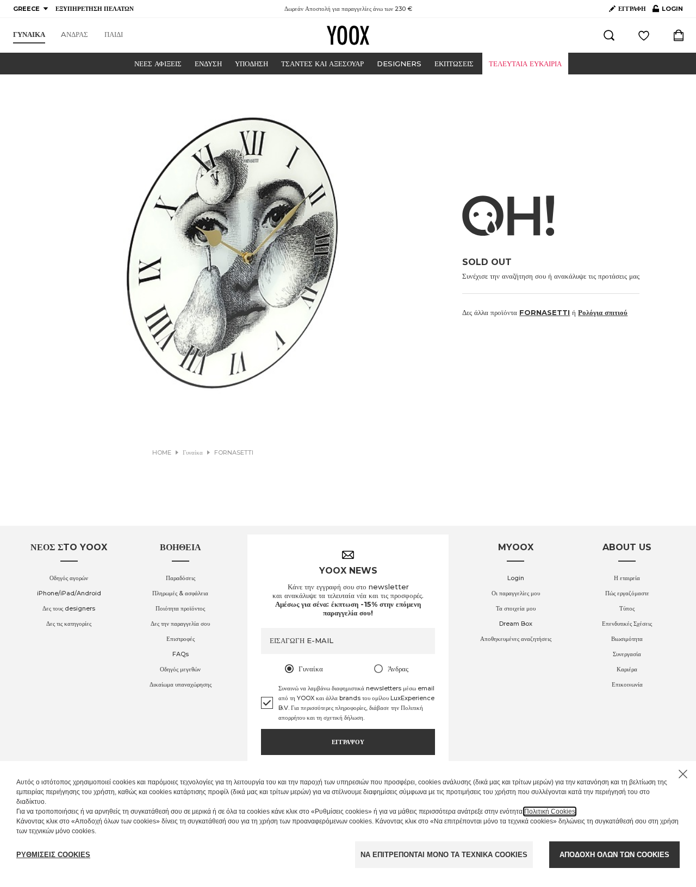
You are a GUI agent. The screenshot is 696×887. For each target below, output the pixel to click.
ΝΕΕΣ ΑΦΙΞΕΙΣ (158, 63)
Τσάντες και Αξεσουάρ (322, 63)
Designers (399, 63)
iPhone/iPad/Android (69, 593)
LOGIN (667, 11)
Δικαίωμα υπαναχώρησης (181, 684)
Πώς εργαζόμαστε (627, 593)
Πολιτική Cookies (549, 811)
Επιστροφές (180, 639)
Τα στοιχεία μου (516, 608)
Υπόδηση (251, 63)
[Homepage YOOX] (348, 35)
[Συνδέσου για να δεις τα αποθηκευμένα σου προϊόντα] (644, 35)
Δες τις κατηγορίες (68, 623)
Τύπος (627, 608)
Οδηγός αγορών (68, 578)
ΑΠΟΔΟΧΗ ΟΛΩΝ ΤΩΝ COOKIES (614, 855)
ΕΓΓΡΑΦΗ (632, 8)
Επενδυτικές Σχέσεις (627, 623)
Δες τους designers (68, 608)
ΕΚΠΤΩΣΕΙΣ (454, 63)
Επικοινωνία (627, 684)
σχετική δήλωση (343, 717)
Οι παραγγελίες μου (516, 593)
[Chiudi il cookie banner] (683, 774)
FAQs (180, 654)
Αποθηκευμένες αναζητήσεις (515, 639)
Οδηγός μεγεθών (180, 669)
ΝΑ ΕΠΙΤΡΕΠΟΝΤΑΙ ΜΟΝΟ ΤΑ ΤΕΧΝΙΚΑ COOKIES (444, 855)
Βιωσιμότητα (627, 639)
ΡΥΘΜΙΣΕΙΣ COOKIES (53, 855)
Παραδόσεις (180, 578)
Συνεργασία (627, 654)
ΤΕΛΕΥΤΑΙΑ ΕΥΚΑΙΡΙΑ (525, 63)
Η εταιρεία (627, 578)
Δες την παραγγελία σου (180, 623)
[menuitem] (29, 34)
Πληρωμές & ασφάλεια (180, 593)
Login (515, 578)
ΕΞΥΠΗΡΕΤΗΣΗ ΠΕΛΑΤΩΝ (94, 8)
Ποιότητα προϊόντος (180, 608)
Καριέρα (627, 669)
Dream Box (515, 623)
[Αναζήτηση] (609, 35)
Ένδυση (208, 63)
